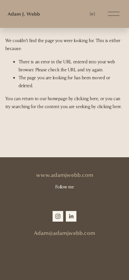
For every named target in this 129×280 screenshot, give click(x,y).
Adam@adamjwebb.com (64, 233)
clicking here (86, 99)
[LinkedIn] (71, 216)
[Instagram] (58, 216)
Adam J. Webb (24, 14)
